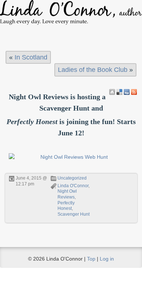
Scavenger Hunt (74, 214)
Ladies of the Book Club (92, 69)
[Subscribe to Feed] (134, 92)
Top (91, 259)
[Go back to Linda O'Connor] (112, 92)
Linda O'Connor (73, 185)
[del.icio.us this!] (119, 92)
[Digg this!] (127, 92)
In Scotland (31, 57)
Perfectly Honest (66, 205)
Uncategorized (72, 178)
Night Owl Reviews (67, 194)
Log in (107, 259)
